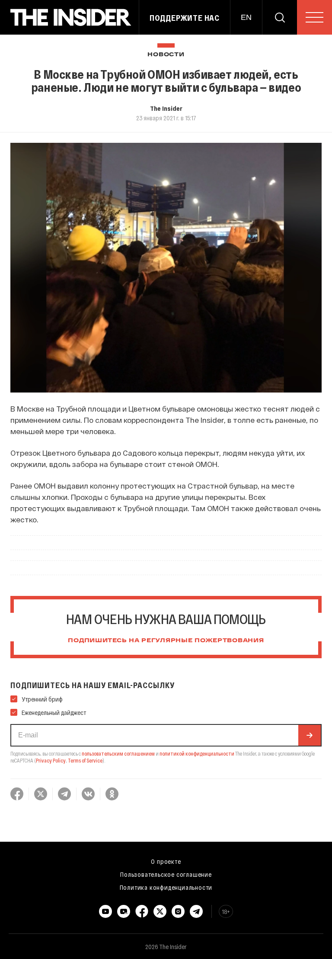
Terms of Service (85, 760)
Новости (165, 54)
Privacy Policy (51, 760)
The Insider (166, 108)
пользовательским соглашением (118, 753)
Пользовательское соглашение (166, 874)
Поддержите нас (185, 18)
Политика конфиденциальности (166, 887)
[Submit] (309, 735)
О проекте (166, 861)
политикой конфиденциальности (197, 753)
